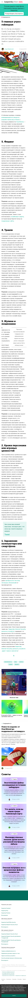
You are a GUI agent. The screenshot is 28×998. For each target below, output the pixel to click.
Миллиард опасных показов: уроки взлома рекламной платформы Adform (14, 840)
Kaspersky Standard (5, 908)
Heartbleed (20, 122)
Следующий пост (7, 723)
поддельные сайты (7, 221)
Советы (15, 779)
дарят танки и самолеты (10, 651)
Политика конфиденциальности (8, 971)
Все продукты (4, 927)
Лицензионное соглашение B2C (8, 974)
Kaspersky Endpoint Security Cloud (9, 924)
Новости (24, 979)
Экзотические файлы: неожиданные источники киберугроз (14, 785)
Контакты (3, 979)
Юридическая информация (20, 975)
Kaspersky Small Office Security (8, 922)
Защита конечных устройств (8, 955)
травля (10, 664)
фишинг (17, 664)
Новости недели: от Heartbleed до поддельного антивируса (13, 729)
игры (15, 661)
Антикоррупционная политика (8, 973)
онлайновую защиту (17, 216)
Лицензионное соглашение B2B (8, 975)
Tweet (7, 534)
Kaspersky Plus (4, 910)
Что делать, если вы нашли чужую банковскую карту (14, 811)
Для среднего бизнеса (7, 930)
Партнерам (14, 979)
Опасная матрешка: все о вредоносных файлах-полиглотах (14, 870)
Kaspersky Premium (5, 913)
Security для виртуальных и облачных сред (11, 958)
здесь (2, 992)
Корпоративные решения (8, 947)
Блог (3, 980)
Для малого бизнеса (6, 918)
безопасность (6, 17)
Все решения (4, 915)
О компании (8, 979)
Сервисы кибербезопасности (8, 951)
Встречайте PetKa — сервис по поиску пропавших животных (11, 716)
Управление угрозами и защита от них (10, 953)
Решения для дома (6, 904)
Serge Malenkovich (9, 49)
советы (21, 661)
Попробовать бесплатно (14, 14)
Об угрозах (19, 979)
